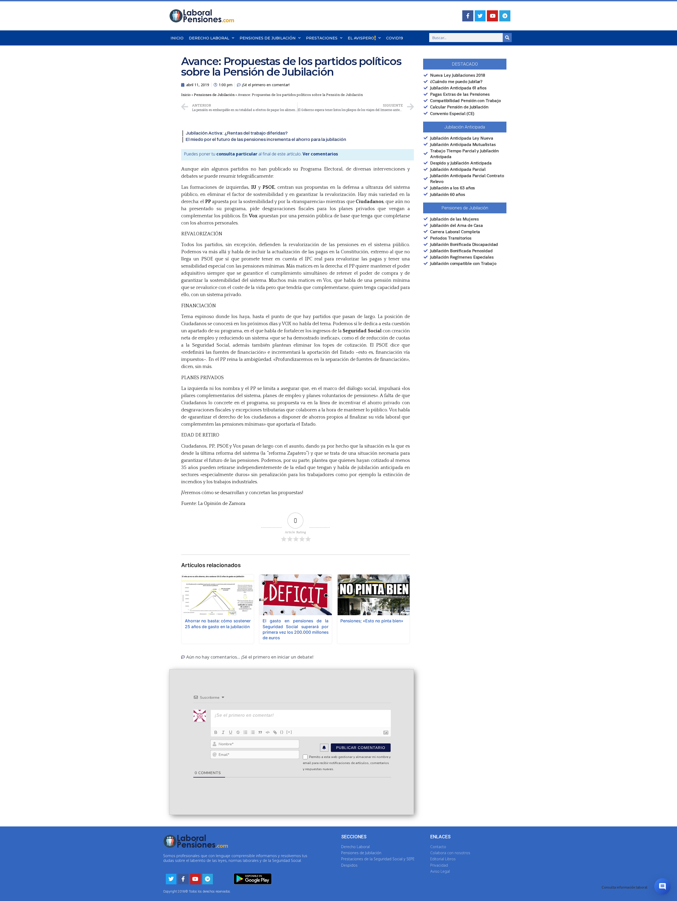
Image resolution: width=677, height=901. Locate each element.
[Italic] (223, 732)
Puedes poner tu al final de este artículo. (261, 154)
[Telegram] (504, 15)
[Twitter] (480, 15)
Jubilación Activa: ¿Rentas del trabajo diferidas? (237, 133)
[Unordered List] (253, 732)
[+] (289, 732)
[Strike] (238, 732)
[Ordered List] (245, 732)
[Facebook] (467, 15)
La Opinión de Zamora (221, 503)
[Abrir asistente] (662, 886)
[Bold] (215, 732)
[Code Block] (267, 732)
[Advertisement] (458, 361)
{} (282, 732)
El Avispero (361, 38)
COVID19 (394, 38)
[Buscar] (507, 37)
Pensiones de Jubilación (268, 38)
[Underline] (230, 732)
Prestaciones (321, 38)
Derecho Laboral (209, 38)
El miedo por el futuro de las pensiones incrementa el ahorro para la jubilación (266, 139)
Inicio (177, 38)
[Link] (275, 732)
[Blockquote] (260, 732)
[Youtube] (492, 15)
